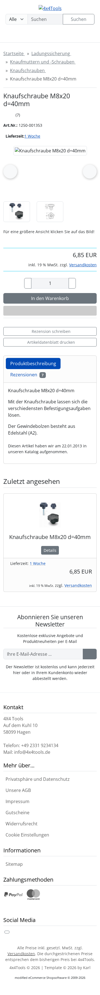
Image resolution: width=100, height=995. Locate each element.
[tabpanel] (50, 421)
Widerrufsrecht (20, 824)
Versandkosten (83, 264)
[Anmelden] (90, 654)
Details (50, 550)
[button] (16, 211)
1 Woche (32, 136)
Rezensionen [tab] (27, 375)
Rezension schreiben (51, 331)
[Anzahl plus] (72, 283)
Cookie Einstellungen (26, 835)
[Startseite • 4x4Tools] (50, 8)
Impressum (16, 801)
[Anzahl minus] (27, 283)
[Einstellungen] (27, 35)
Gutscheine (16, 812)
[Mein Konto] (46, 35)
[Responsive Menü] (85, 35)
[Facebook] (6, 932)
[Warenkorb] (66, 35)
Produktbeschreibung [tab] (33, 363)
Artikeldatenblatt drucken (51, 342)
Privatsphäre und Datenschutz (36, 779)
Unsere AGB (17, 790)
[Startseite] (10, 35)
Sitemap (13, 864)
